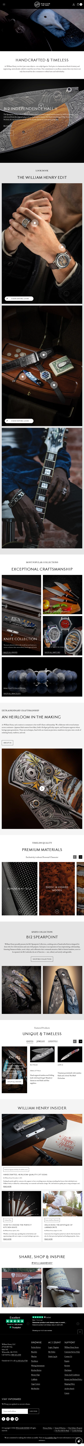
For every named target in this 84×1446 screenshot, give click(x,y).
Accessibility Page (51, 1437)
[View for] (34, 222)
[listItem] (61, 1430)
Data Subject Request (75, 1428)
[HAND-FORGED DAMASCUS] (41, 106)
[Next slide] (81, 30)
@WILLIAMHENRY (42, 1263)
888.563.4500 (16, 1355)
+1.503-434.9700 (22, 1361)
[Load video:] (42, 789)
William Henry (23, 1428)
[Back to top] (80, 1332)
